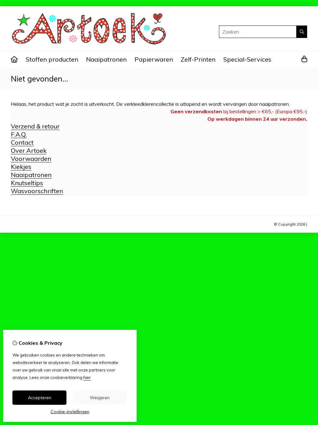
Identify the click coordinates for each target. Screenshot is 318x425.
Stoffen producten (52, 59)
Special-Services (247, 59)
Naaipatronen (106, 59)
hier (87, 377)
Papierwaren (153, 59)
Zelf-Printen (198, 59)
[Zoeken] (302, 32)
